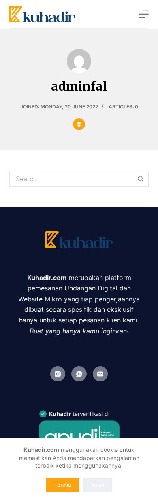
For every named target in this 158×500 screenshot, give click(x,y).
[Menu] (144, 14)
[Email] (100, 373)
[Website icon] (79, 124)
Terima (62, 484)
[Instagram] (58, 373)
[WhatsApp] (79, 373)
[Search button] (140, 179)
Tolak (97, 484)
